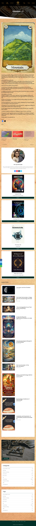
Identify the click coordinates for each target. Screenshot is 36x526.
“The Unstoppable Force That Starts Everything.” (24, 308)
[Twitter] (1, 262)
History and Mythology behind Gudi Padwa (24, 375)
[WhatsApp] (1, 266)
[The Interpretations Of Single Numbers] (18, 134)
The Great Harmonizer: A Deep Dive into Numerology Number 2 (24, 298)
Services (11, 3)
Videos (29, 3)
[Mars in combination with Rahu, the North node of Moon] (6, 134)
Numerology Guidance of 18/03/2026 (22, 399)
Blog (24, 3)
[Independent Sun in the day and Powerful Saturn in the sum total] (29, 134)
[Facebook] (1, 260)
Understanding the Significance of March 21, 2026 (24, 317)
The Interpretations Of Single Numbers (18, 137)
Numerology (15, 13)
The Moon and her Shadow (23, 287)
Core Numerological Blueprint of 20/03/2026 (24, 341)
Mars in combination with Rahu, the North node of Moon (6, 138)
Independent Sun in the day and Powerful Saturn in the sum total (28, 138)
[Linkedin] (1, 264)
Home (3, 3)
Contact (33, 3)
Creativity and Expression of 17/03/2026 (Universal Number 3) (24, 417)
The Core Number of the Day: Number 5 (22, 366)
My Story (7, 3)
